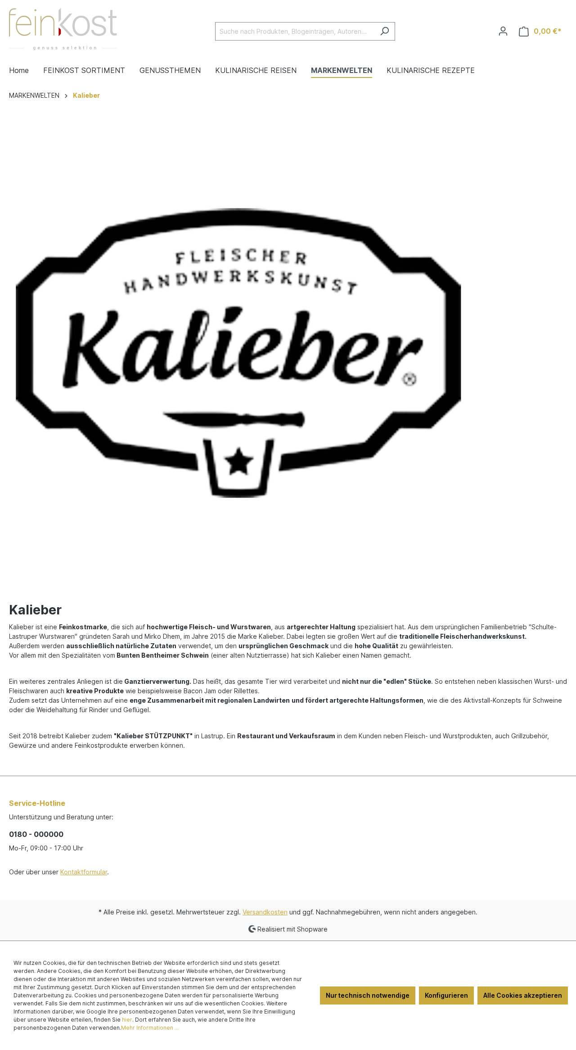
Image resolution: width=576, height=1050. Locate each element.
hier (127, 1019)
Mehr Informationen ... (150, 1027)
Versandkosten (265, 912)
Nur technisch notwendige (368, 995)
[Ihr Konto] (503, 31)
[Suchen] (384, 31)
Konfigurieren (446, 995)
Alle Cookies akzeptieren (522, 995)
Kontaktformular (83, 872)
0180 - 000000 (36, 834)
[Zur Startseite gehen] (63, 29)
